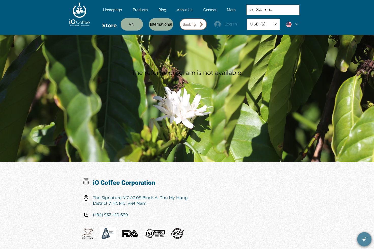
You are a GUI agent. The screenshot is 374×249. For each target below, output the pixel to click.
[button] (263, 24)
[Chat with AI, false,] (364, 239)
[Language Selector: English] (291, 24)
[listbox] (263, 24)
